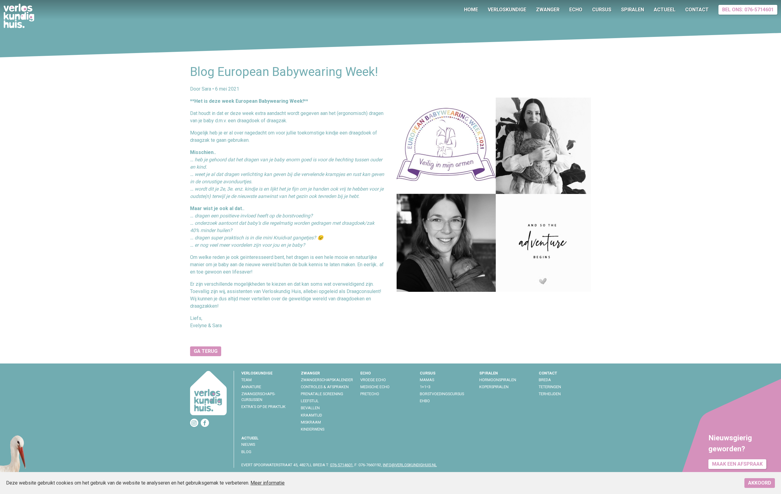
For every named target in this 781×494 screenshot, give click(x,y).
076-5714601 (341, 465)
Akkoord (759, 483)
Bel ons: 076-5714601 (748, 10)
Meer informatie (267, 483)
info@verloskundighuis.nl (410, 465)
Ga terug (206, 351)
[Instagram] (194, 423)
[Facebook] (205, 423)
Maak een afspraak (737, 464)
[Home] (208, 394)
